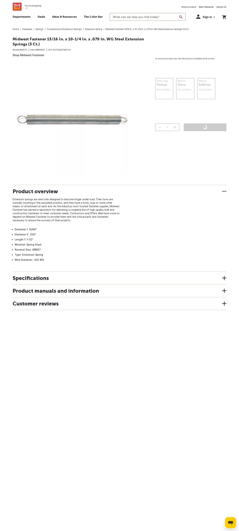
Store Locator (188, 7)
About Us (221, 7)
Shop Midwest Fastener (28, 55)
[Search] (180, 17)
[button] (205, 17)
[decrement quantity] (160, 127)
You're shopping (32, 5)
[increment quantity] (174, 127)
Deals (41, 16)
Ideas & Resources (64, 16)
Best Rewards (206, 7)
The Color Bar (93, 16)
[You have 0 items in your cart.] (224, 16)
